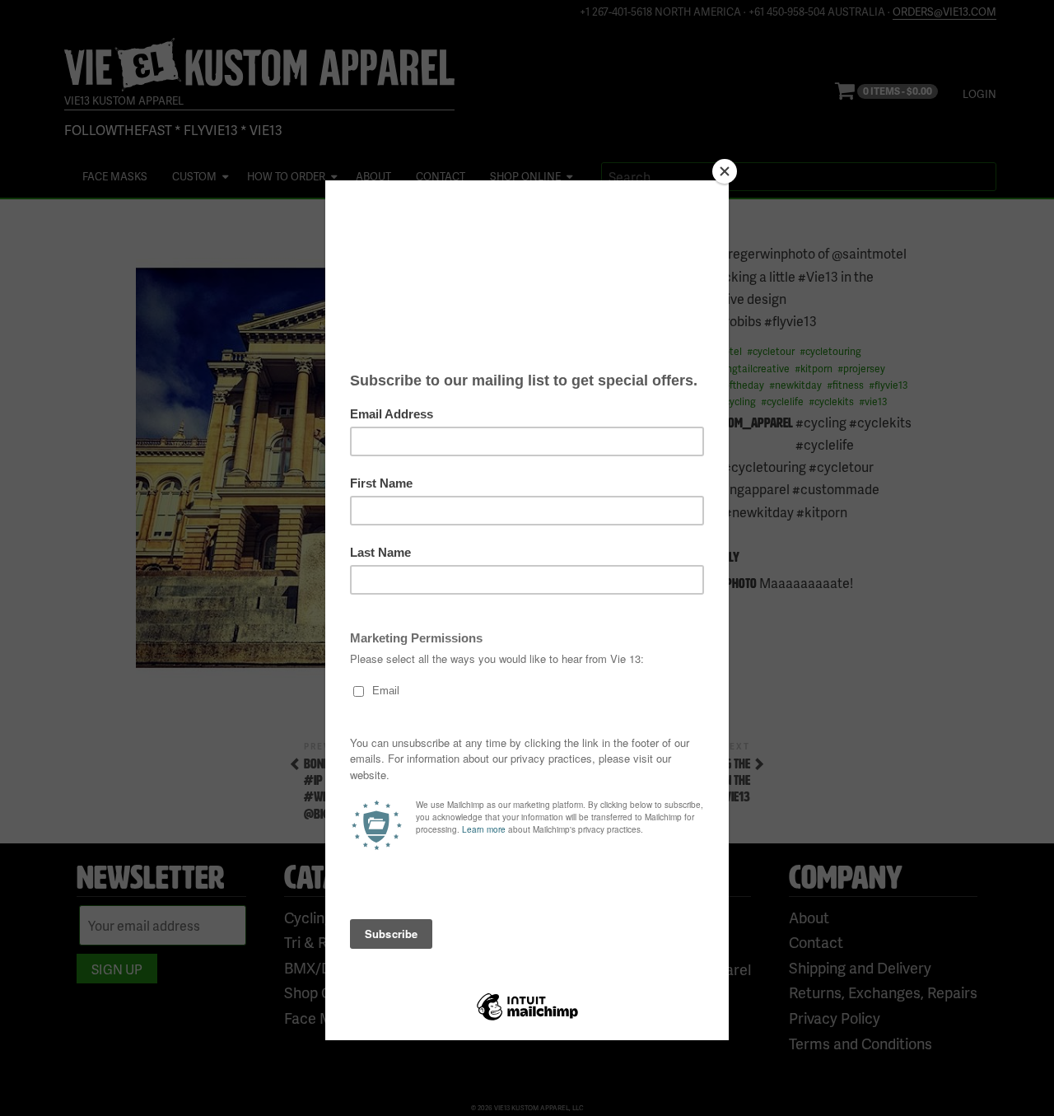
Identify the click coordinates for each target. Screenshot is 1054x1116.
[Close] (724, 171)
